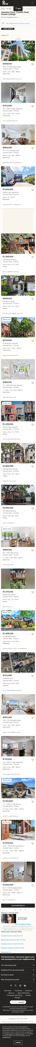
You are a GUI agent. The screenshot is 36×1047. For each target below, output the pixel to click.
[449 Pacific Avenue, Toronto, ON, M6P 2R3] (18, 589)
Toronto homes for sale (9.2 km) (12, 936)
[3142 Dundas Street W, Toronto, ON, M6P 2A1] (18, 422)
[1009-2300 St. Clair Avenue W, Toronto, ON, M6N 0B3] (18, 841)
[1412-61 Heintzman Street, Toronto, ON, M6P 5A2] (18, 62)
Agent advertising (24, 993)
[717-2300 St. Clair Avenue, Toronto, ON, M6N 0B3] (18, 799)
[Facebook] (11, 985)
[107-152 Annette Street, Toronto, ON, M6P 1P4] (18, 145)
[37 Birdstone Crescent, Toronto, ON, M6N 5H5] (18, 338)
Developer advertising (14, 995)
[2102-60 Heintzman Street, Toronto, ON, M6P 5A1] (18, 715)
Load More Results (18, 905)
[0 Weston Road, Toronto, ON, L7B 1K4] (18, 673)
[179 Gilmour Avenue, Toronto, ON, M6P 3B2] (18, 506)
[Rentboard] (21, 1002)
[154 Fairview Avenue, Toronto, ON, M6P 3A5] (18, 254)
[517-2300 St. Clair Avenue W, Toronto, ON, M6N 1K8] (18, 757)
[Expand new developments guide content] (18, 979)
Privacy (18, 1008)
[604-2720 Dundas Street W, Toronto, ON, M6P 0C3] (18, 883)
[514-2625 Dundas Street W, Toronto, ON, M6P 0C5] (18, 103)
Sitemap (17, 997)
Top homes (7, 990)
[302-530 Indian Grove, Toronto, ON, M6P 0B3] (18, 548)
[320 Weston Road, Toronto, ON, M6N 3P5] (18, 296)
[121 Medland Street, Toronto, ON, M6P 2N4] (18, 631)
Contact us (28, 990)
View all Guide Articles (23, 924)
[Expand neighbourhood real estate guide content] (18, 970)
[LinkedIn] (25, 985)
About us (11, 993)
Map (19, 8)
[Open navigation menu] (32, 3)
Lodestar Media (23, 1007)
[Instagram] (20, 985)
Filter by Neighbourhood (9, 17)
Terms (25, 1008)
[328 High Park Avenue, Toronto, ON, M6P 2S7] (18, 464)
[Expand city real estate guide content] (18, 965)
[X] (15, 985)
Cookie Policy (6, 1037)
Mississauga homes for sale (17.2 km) (13, 940)
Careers (28, 995)
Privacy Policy (9, 1034)
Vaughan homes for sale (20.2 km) (12, 944)
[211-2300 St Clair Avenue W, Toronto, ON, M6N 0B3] (18, 380)
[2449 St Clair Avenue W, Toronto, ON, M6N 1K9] (18, 187)
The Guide (18, 990)
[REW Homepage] (5, 3)
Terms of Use (8, 930)
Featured (4, 35)
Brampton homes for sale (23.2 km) (12, 948)
